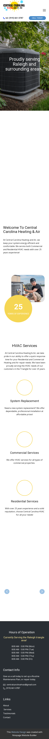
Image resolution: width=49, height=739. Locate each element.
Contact (6, 717)
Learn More (19, 263)
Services (7, 709)
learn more (25, 421)
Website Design (18, 732)
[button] (6, 591)
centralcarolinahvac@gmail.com (21, 684)
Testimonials (9, 713)
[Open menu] (44, 10)
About (6, 705)
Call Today (37, 18)
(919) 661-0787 (13, 688)
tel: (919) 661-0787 (14, 18)
